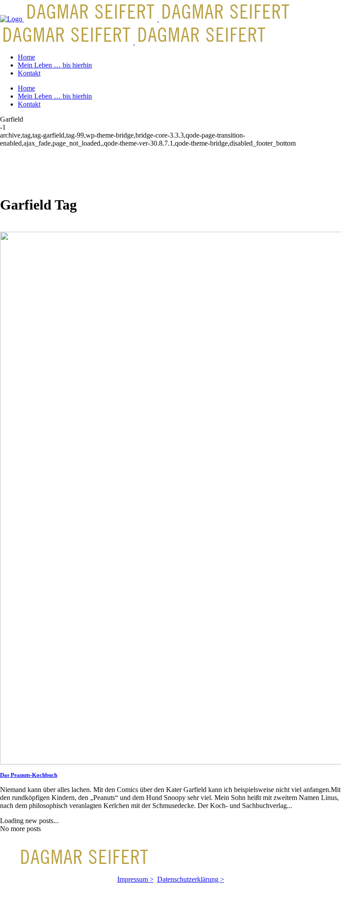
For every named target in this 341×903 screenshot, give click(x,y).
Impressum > (135, 879)
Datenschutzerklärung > (190, 879)
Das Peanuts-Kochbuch (28, 775)
